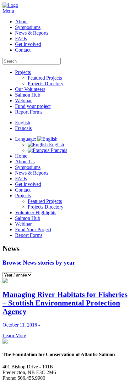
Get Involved (28, 44)
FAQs (21, 38)
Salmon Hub (27, 95)
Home (21, 156)
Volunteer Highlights (35, 212)
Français (58, 150)
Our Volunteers (30, 89)
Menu (8, 11)
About (21, 21)
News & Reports (31, 33)
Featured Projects (45, 78)
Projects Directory (45, 83)
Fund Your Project (33, 229)
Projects (23, 72)
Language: (26, 139)
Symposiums (27, 27)
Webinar (23, 100)
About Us (25, 161)
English (56, 144)
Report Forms (28, 112)
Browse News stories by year (39, 262)
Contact (22, 50)
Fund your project (33, 106)
